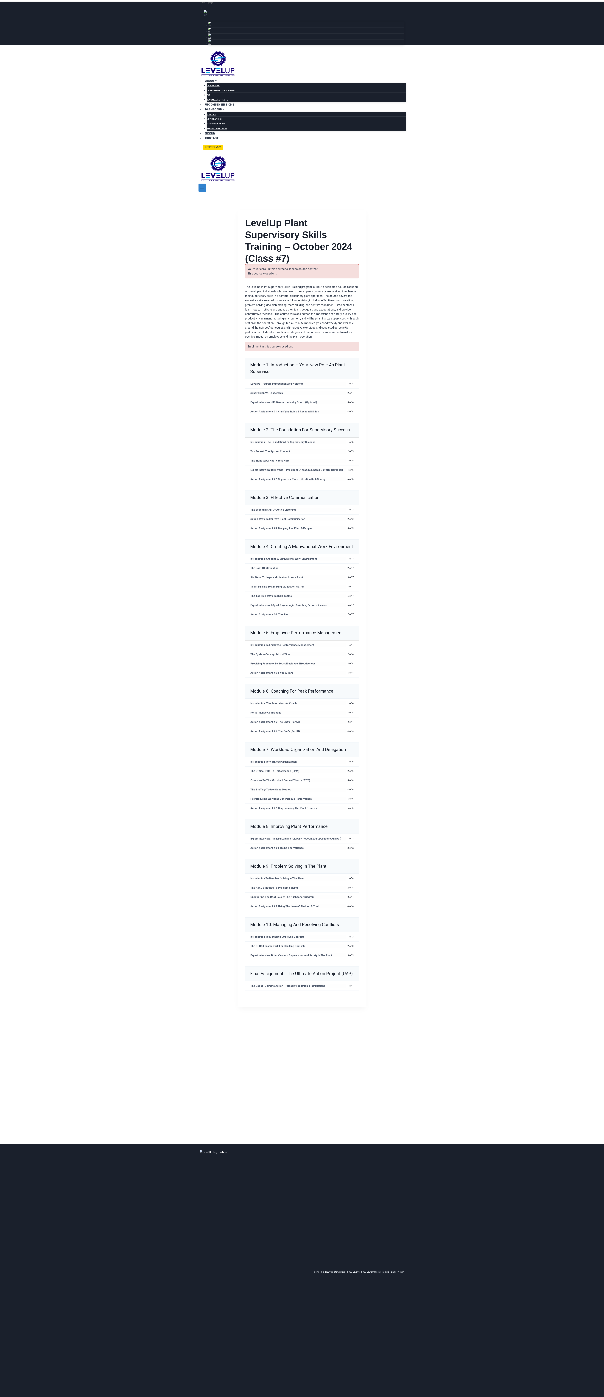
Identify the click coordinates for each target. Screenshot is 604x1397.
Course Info (213, 86)
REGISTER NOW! (213, 147)
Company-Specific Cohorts (221, 90)
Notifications (214, 119)
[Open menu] (202, 187)
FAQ (208, 95)
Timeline (211, 114)
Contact (212, 138)
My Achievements (216, 124)
